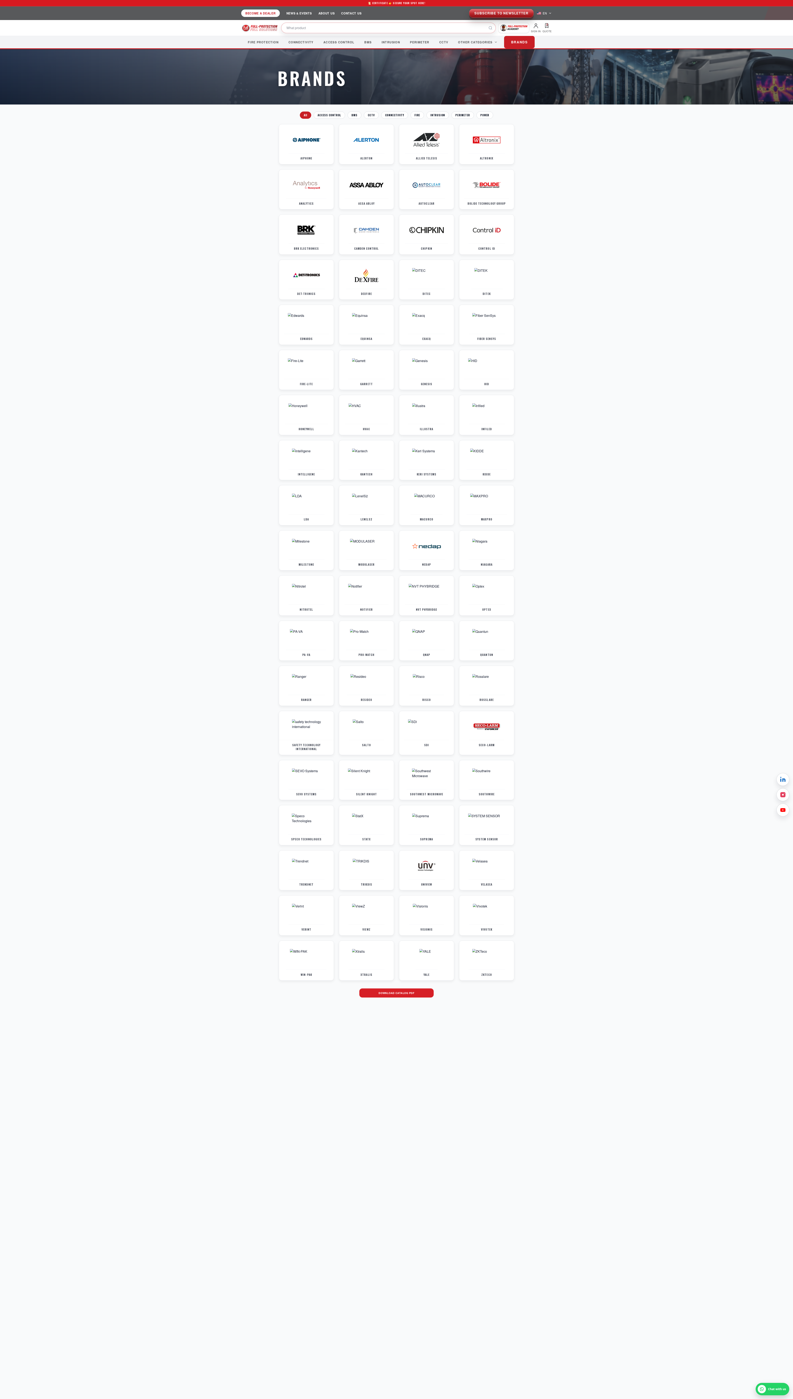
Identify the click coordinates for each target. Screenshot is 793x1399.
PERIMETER (462, 115)
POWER (484, 115)
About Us (326, 13)
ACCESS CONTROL (329, 115)
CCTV (371, 115)
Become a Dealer (260, 13)
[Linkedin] (782, 779)
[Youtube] (782, 810)
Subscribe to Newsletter (501, 13)
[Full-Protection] (260, 28)
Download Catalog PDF (396, 993)
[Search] (490, 28)
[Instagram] (782, 794)
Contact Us (351, 13)
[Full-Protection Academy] (513, 28)
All (305, 115)
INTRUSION (437, 115)
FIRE (417, 115)
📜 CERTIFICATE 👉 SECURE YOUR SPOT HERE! (396, 3)
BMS (354, 115)
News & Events (299, 13)
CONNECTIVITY (394, 115)
